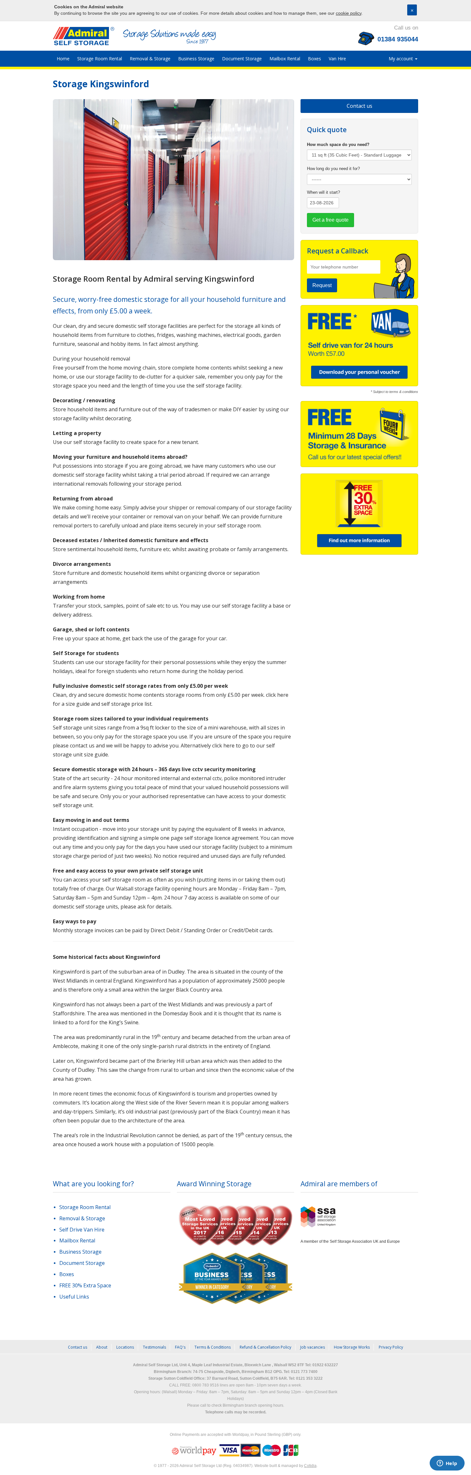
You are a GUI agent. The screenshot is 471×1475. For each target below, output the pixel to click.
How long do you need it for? (333, 168)
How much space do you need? (338, 144)
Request (322, 285)
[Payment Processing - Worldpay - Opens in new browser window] (194, 1450)
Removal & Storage (150, 58)
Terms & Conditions (212, 1347)
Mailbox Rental (284, 58)
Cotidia (310, 1465)
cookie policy (348, 13)
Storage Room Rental (99, 58)
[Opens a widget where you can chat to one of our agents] (447, 1464)
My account (401, 58)
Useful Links (74, 1296)
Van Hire (337, 58)
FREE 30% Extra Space (85, 1285)
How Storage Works (352, 1347)
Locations (125, 1347)
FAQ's (180, 1347)
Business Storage (196, 58)
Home (63, 58)
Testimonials (154, 1347)
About (101, 1347)
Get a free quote (330, 220)
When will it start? (323, 192)
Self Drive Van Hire (81, 1229)
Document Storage (242, 58)
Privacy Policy (391, 1347)
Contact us (359, 105)
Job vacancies (312, 1347)
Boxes (314, 58)
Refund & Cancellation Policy (265, 1347)
